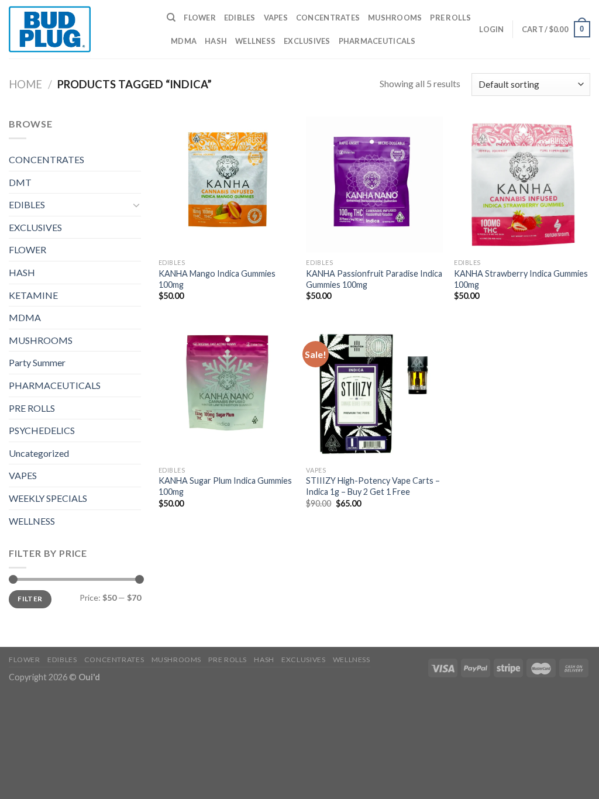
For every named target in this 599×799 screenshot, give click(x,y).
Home (25, 84)
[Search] (171, 17)
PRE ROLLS (450, 17)
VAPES (276, 17)
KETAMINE (33, 295)
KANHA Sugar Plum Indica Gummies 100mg (225, 486)
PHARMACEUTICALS (377, 41)
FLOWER (200, 17)
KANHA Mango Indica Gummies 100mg (217, 279)
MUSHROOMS (395, 17)
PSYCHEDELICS (42, 430)
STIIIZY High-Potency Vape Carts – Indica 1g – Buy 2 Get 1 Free (373, 486)
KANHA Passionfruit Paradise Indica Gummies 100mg (374, 279)
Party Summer (37, 362)
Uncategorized (39, 453)
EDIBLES (240, 17)
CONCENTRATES (328, 17)
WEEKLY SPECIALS (48, 498)
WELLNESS (255, 41)
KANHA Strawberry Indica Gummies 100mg (521, 279)
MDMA (184, 41)
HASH (216, 41)
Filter (30, 598)
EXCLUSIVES (307, 41)
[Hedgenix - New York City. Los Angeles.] (79, 29)
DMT (20, 182)
